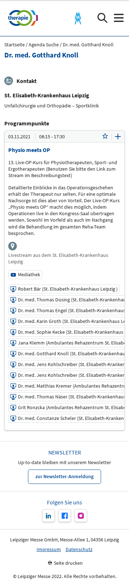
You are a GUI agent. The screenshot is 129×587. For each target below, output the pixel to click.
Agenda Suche (44, 45)
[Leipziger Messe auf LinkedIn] (48, 515)
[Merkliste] (105, 136)
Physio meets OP (29, 149)
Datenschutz (79, 549)
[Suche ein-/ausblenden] (102, 18)
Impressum (49, 549)
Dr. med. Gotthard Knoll (88, 45)
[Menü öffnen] (118, 18)
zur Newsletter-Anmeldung (64, 476)
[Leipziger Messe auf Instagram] (81, 515)
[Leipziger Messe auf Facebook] (64, 515)
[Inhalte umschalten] (117, 136)
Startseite (14, 45)
